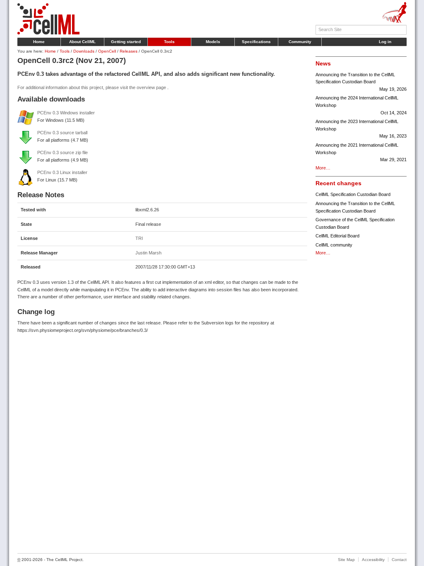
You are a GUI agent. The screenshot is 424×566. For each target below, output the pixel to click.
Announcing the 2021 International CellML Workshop (361, 152)
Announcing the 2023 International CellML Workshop (361, 128)
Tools (169, 41)
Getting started (126, 41)
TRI (139, 238)
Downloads (83, 51)
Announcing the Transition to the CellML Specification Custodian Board (361, 82)
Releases (128, 51)
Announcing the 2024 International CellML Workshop (361, 105)
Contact (399, 559)
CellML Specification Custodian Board (353, 194)
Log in (385, 41)
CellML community (334, 244)
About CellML (82, 41)
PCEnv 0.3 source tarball (62, 132)
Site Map (346, 559)
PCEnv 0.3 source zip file (62, 152)
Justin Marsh (148, 252)
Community (300, 41)
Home (39, 41)
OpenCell (107, 51)
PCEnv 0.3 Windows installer (66, 112)
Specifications (256, 41)
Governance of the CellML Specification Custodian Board (355, 223)
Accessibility (373, 559)
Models (213, 41)
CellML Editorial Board (337, 235)
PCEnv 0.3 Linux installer (62, 172)
